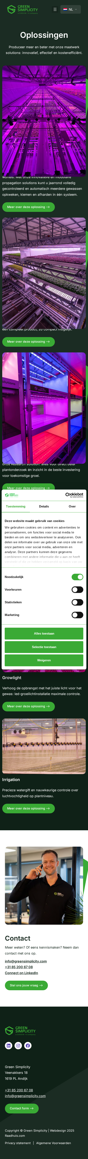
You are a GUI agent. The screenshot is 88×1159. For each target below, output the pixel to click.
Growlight (11, 677)
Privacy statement (18, 1143)
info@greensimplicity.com (26, 961)
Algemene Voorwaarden (53, 1143)
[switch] (77, 589)
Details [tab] (44, 506)
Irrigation (11, 779)
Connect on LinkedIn (21, 973)
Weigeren (44, 660)
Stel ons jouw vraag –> (26, 985)
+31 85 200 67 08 (19, 967)
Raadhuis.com (15, 1136)
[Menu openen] (55, 9)
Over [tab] (72, 506)
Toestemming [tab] (15, 506)
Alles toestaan (44, 633)
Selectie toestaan (44, 647)
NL (70, 9)
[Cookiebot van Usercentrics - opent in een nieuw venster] (65, 495)
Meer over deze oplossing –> (31, 208)
